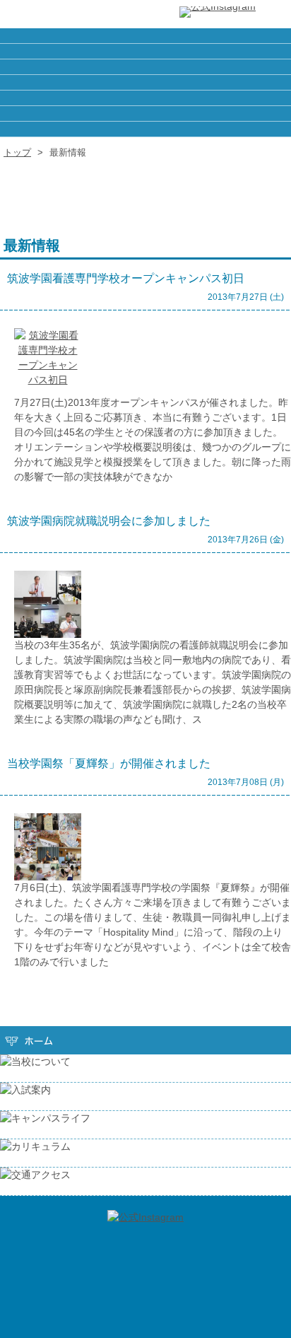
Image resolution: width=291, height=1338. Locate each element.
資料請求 (145, 98)
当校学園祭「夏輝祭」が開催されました (108, 763)
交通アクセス (145, 129)
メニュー (273, 14)
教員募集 (145, 66)
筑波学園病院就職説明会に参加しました (108, 521)
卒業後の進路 (145, 51)
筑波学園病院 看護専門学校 (56, 14)
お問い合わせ (145, 113)
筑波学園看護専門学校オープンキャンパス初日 (125, 278)
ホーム (145, 35)
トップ (17, 152)
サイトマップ (145, 82)
